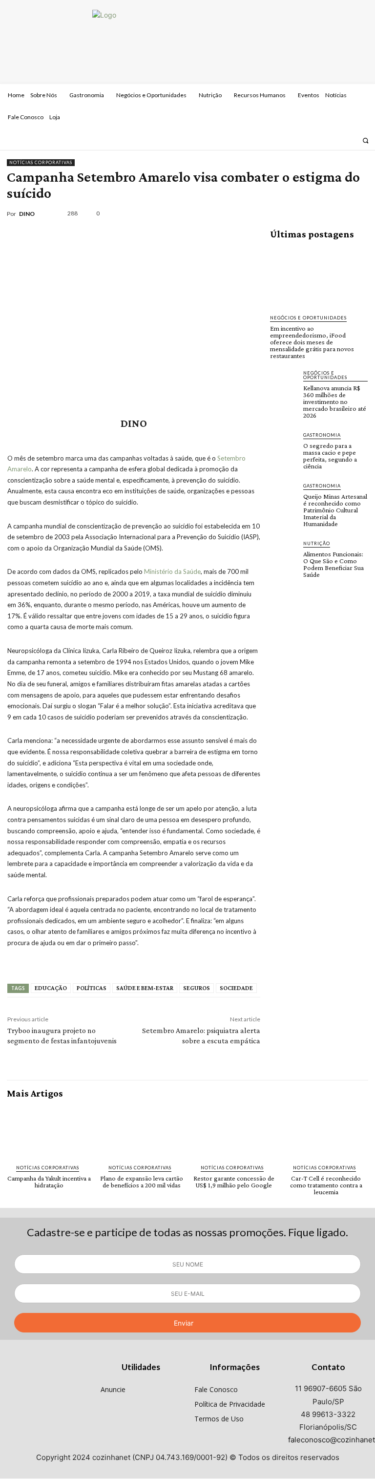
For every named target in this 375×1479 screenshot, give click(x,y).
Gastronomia (322, 435)
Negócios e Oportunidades (308, 317)
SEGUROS (196, 988)
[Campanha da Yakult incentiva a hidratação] (49, 1132)
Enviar (183, 1323)
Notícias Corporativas (40, 162)
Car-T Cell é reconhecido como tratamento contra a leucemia (326, 1185)
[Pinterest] (312, 213)
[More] (358, 213)
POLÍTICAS (91, 988)
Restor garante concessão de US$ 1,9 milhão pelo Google (233, 1181)
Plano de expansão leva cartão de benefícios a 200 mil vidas (141, 1181)
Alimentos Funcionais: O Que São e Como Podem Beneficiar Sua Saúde (333, 564)
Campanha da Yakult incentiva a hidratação (49, 1181)
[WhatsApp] (335, 213)
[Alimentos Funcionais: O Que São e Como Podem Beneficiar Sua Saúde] (283, 553)
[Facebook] (323, 140)
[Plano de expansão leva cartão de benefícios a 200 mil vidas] (141, 1132)
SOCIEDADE (236, 988)
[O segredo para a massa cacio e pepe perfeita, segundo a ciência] (283, 445)
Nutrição (316, 543)
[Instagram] (336, 140)
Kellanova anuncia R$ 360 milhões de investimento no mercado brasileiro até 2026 (334, 401)
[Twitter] (349, 140)
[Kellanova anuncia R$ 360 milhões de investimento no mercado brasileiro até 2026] (283, 383)
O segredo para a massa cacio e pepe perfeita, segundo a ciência (330, 456)
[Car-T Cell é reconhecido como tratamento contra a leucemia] (326, 1132)
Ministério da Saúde (172, 571)
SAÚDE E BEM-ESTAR (144, 988)
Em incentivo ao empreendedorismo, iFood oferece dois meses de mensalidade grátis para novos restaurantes (312, 341)
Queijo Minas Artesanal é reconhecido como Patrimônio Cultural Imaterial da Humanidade (335, 510)
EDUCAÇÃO (51, 988)
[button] (365, 140)
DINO (27, 214)
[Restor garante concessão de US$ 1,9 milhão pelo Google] (233, 1132)
